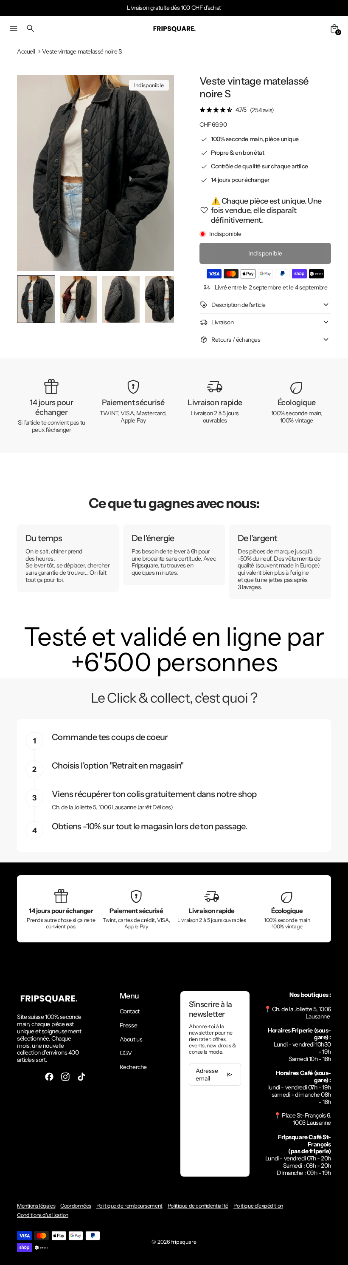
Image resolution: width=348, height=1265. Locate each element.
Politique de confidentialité (198, 1206)
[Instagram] (65, 1076)
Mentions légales (36, 1206)
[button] (78, 299)
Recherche (133, 1067)
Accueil (26, 51)
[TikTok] (81, 1076)
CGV (126, 1053)
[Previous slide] (30, 299)
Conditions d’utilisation (42, 1215)
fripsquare (183, 1242)
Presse (128, 1025)
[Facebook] (49, 1076)
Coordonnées (75, 1206)
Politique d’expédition (258, 1206)
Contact (130, 1011)
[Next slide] (160, 299)
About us (131, 1039)
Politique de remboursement (129, 1206)
